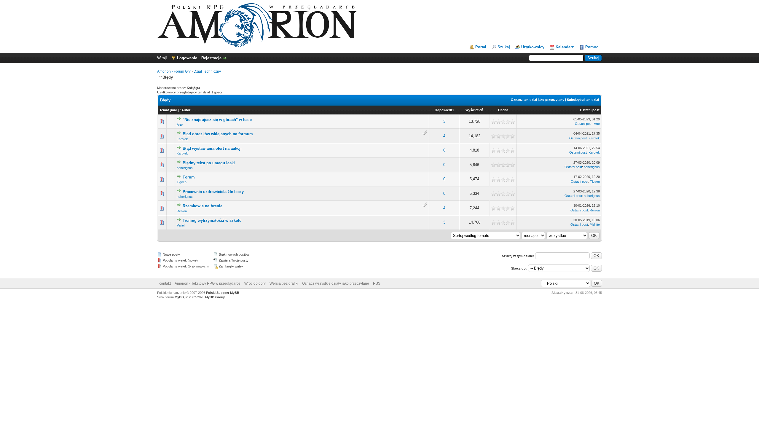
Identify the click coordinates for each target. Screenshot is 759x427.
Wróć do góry (255, 283)
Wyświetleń (474, 110)
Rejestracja (211, 58)
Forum (189, 177)
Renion (182, 211)
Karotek (182, 139)
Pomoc (591, 47)
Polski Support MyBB (222, 292)
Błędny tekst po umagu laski (209, 163)
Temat (164, 110)
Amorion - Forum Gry (174, 71)
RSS (376, 283)
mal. (174, 110)
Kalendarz (565, 47)
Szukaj (504, 47)
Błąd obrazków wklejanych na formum (218, 134)
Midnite (595, 224)
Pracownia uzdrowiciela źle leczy (213, 191)
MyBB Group (215, 297)
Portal (480, 47)
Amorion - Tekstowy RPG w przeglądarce (207, 283)
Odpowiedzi (444, 110)
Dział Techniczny (207, 71)
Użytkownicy (532, 47)
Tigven (181, 182)
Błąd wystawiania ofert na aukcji (212, 148)
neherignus (185, 168)
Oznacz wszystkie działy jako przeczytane (335, 283)
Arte (180, 124)
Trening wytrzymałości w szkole (212, 220)
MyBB (179, 297)
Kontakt (165, 283)
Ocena (503, 110)
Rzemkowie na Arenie (202, 206)
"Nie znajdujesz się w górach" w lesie (217, 119)
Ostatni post (589, 110)
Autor (185, 110)
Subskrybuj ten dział (583, 99)
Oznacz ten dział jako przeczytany (537, 99)
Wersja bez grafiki (284, 283)
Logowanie (187, 58)
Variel (180, 225)
